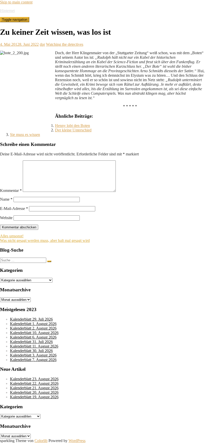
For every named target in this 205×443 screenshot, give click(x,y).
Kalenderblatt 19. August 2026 (34, 397)
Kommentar (11, 190)
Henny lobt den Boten (72, 125)
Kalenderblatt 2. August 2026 (33, 328)
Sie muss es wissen (25, 134)
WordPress (77, 441)
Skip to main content (16, 2)
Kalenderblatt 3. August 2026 (33, 355)
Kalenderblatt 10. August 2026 (34, 333)
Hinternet (7, 10)
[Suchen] (49, 261)
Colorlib (41, 441)
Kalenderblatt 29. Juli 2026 (31, 319)
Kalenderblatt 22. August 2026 (34, 383)
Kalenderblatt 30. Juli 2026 (31, 351)
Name (6, 199)
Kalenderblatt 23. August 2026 (34, 379)
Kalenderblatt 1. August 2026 (33, 324)
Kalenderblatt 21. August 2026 (34, 388)
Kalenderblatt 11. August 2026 (34, 346)
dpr (42, 44)
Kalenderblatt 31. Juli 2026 (31, 342)
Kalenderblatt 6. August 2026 (33, 337)
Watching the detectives (64, 44)
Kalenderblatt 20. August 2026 (34, 392)
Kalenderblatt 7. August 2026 (33, 360)
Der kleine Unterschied (73, 130)
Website (6, 218)
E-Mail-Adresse (14, 208)
